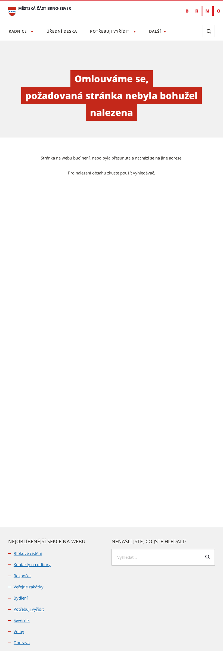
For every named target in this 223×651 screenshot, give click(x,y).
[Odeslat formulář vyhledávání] (207, 557)
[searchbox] (163, 557)
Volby (19, 631)
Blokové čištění (28, 553)
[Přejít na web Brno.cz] (200, 11)
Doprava (22, 642)
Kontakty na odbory (32, 564)
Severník (22, 620)
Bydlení (21, 598)
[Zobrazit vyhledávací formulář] (209, 31)
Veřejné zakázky (29, 586)
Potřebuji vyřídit (110, 31)
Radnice (18, 31)
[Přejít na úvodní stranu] (12, 11)
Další (155, 31)
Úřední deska (62, 31)
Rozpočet (22, 575)
